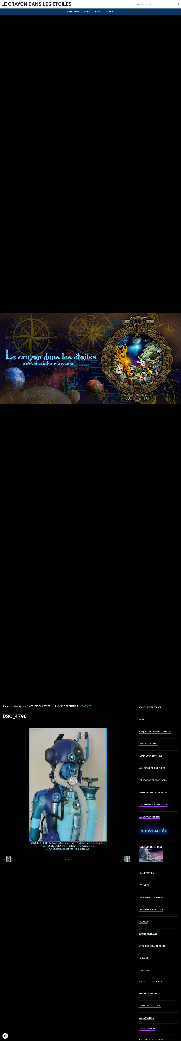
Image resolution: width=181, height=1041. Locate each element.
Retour (68, 859)
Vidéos (87, 11)
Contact (97, 11)
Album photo (20, 706)
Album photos (73, 11)
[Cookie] (5, 1036)
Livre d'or (109, 11)
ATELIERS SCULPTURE (39, 706)
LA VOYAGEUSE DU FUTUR (66, 706)
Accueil (6, 706)
